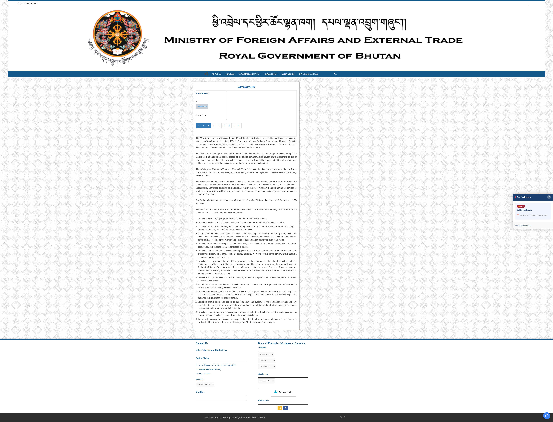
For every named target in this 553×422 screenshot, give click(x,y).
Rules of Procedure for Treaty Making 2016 (216, 365)
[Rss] (280, 408)
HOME (206, 74)
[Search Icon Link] (330, 74)
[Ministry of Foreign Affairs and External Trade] (276, 38)
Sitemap (199, 379)
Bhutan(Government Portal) (208, 369)
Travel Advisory (202, 93)
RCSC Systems (203, 373)
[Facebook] (286, 408)
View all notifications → (523, 225)
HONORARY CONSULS (308, 74)
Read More (202, 106)
